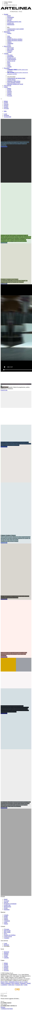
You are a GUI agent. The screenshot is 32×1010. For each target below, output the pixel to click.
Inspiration (6, 909)
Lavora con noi (8, 936)
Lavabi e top (7, 905)
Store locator (7, 930)
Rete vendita (7, 932)
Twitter (6, 956)
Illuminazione (7, 906)
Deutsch (6, 967)
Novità (5, 908)
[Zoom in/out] (6, 993)
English (6, 964)
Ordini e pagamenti (6, 983)
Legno (5, 922)
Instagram (6, 951)
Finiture (6, 923)
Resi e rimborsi (15, 983)
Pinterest (6, 953)
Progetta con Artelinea (9, 935)
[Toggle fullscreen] (4, 993)
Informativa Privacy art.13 (16, 981)
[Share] (3, 993)
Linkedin (6, 957)
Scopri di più (4, 146)
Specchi (6, 902)
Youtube (6, 954)
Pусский (6, 970)
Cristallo (6, 915)
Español (6, 969)
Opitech (6, 919)
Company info (19, 984)
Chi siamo (6, 929)
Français (6, 966)
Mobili (5, 899)
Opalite (6, 918)
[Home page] (16, 11)
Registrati (6, 945)
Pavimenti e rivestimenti (10, 903)
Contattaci (6, 938)
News (5, 933)
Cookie (25, 981)
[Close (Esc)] (1, 993)
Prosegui (3, 1007)
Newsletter (7, 946)
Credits (25, 984)
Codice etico (11, 984)
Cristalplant (7, 920)
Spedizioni (23, 983)
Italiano (6, 963)
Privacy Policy (4, 981)
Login (5, 943)
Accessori (6, 900)
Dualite (6, 916)
